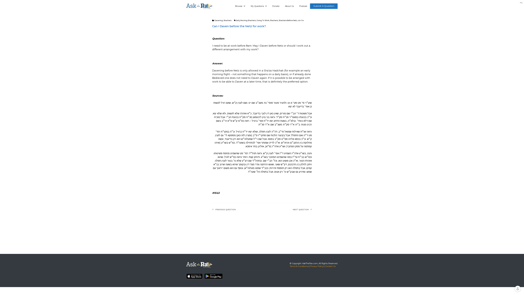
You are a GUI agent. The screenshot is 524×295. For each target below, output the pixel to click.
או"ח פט (301, 20)
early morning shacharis (246, 20)
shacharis (274, 20)
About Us (289, 6)
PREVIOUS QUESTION (225, 209)
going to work (263, 20)
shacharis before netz (288, 20)
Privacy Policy (316, 266)
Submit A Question (323, 6)
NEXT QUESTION (301, 209)
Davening (219, 20)
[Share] (518, 289)
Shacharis (227, 20)
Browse (239, 6)
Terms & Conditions (299, 266)
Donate (275, 6)
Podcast (303, 6)
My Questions (257, 6)
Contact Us (330, 266)
